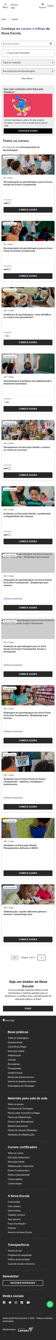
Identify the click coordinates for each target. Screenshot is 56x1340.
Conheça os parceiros (13, 598)
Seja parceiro (14, 1219)
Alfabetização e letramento (20, 1166)
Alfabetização (14, 1055)
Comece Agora (20, 211)
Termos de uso (15, 1251)
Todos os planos (16, 1104)
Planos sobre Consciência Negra (24, 1113)
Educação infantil (16, 1051)
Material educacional (18, 1126)
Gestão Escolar (15, 1073)
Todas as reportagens (18, 1038)
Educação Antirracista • (19, 1157)
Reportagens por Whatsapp (21, 1086)
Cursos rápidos (15, 1179)
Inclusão (12, 1060)
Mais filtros (27, 78)
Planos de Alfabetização (19, 1117)
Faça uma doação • (17, 1223)
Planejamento (14, 1068)
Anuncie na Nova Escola (20, 1232)
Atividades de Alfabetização (21, 1135)
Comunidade (14, 1202)
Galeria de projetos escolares (22, 1081)
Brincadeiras (14, 1064)
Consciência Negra (17, 1047)
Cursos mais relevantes (18, 53)
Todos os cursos (15, 1153)
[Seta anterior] (15, 957)
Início (3, 19)
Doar (28, 1008)
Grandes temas (15, 1042)
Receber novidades (22, 1283)
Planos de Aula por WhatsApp (23, 1130)
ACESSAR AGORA (28, 131)
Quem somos (14, 1210)
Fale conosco (14, 1206)
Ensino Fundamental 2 (19, 1170)
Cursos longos (15, 1183)
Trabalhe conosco (16, 1215)
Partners (12, 1228)
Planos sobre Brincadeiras (20, 1122)
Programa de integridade (20, 1255)
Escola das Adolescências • (21, 1077)
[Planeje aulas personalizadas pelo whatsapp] (50, 1304)
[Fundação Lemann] (25, 1329)
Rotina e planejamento (19, 1175)
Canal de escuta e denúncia (21, 1264)
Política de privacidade (19, 1259)
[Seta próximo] (41, 957)
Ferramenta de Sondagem (20, 1108)
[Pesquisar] (51, 43)
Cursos (15, 19)
